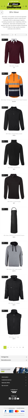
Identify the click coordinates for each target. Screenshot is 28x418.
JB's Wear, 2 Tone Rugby (14, 201)
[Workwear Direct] (14, 392)
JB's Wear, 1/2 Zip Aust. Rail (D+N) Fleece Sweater (14, 100)
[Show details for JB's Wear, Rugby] (14, 51)
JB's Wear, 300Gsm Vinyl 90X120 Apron (14, 235)
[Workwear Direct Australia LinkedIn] (15, 398)
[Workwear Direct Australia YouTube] (18, 398)
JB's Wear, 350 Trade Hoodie (14, 269)
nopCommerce (12, 408)
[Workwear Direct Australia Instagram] (13, 398)
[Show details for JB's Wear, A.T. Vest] (14, 322)
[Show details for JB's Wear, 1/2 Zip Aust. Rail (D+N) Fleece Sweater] (14, 85)
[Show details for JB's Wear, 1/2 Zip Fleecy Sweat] (14, 119)
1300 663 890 (14, 1)
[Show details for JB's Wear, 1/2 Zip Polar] (14, 152)
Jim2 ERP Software (20, 408)
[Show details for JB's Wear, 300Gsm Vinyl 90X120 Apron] (14, 220)
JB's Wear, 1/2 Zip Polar (14, 167)
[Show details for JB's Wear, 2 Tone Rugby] (14, 186)
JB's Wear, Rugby (14, 66)
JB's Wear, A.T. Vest (14, 337)
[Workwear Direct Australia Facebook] (10, 398)
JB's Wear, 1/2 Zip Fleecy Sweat (14, 133)
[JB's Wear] (5, 40)
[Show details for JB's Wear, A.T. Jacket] (14, 288)
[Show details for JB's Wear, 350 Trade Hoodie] (14, 254)
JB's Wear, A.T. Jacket (14, 303)
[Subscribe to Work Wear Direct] (14, 373)
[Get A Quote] (26, 6)
